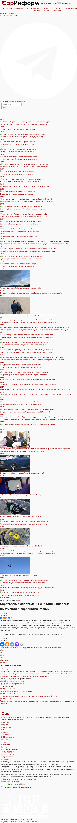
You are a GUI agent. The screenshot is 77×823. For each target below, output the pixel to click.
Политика (4, 732)
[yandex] (9, 787)
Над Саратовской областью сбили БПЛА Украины (17, 671)
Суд (2, 729)
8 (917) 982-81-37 (18, 681)
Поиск (4, 107)
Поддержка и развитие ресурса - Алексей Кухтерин (19, 822)
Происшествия (6, 727)
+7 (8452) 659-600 (6, 15)
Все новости (4, 117)
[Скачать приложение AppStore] (7, 19)
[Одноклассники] (15, 101)
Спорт (19, 600)
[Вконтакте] (4, 101)
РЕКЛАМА (5, 759)
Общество (5, 724)
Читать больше (44, 676)
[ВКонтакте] (1, 618)
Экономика (5, 734)
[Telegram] (38, 61)
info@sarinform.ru (18, 684)
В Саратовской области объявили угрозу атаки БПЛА (30, 674)
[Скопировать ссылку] (12, 618)
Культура (4, 739)
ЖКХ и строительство (8, 737)
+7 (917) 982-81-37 (19, 15)
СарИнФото (5, 744)
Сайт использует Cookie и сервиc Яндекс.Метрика (18, 779)
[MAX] (9, 618)
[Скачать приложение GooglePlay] (22, 19)
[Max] (24, 101)
